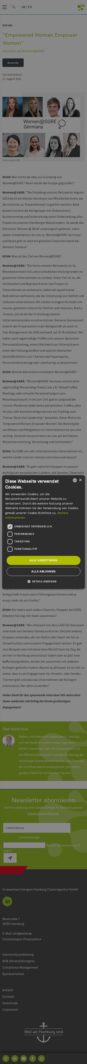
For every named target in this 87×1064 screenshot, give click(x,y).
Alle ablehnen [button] (43, 571)
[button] (44, 581)
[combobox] (75, 480)
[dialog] (43, 532)
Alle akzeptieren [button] (43, 560)
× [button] (80, 480)
